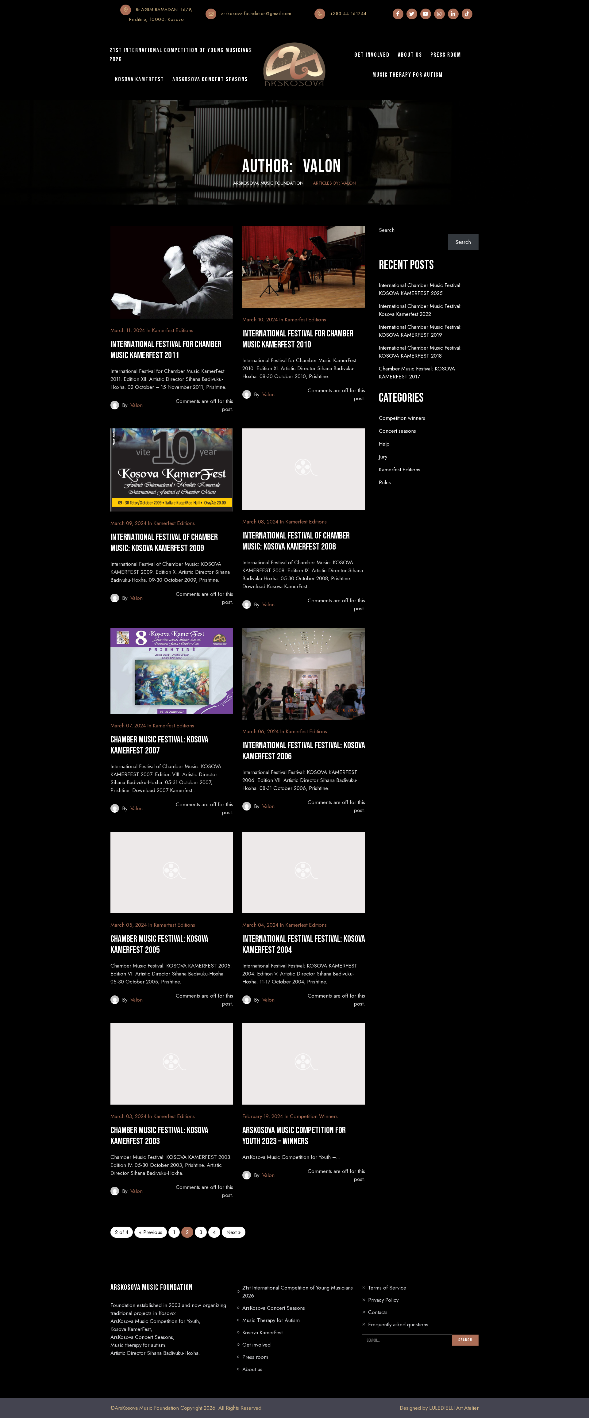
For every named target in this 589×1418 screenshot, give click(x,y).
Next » (233, 1232)
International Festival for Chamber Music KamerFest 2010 (297, 339)
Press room (255, 1357)
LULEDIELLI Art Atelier (454, 1408)
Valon (136, 405)
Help (384, 443)
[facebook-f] (398, 14)
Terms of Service (387, 1287)
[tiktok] (467, 14)
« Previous (150, 1232)
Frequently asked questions (398, 1324)
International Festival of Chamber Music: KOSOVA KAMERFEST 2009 (164, 543)
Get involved (256, 1344)
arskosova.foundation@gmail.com (256, 13)
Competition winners (314, 1116)
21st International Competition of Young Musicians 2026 (297, 1291)
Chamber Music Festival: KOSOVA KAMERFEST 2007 (159, 745)
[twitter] (411, 14)
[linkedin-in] (453, 14)
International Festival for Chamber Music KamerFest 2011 (165, 350)
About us (252, 1369)
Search (387, 230)
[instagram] (439, 14)
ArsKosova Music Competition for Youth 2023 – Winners (294, 1136)
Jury (383, 456)
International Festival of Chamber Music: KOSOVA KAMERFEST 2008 (296, 541)
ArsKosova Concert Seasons (273, 1308)
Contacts (377, 1312)
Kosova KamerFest (262, 1332)
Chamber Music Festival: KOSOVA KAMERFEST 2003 (159, 1136)
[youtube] (425, 14)
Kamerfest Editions (172, 330)
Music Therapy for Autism (271, 1320)
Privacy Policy (383, 1300)
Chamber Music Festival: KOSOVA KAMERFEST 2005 (159, 944)
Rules (385, 482)
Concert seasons (397, 431)
